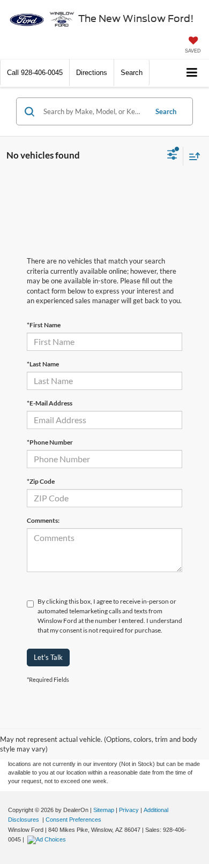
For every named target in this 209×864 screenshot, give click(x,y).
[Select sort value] (191, 156)
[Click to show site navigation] (192, 73)
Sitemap (103, 810)
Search (165, 111)
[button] (35, 72)
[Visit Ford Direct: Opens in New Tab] (48, 839)
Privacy (129, 810)
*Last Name (43, 364)
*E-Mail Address (49, 403)
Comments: (43, 520)
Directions (91, 73)
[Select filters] (172, 156)
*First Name (44, 325)
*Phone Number (50, 442)
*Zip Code (41, 481)
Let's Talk (48, 657)
